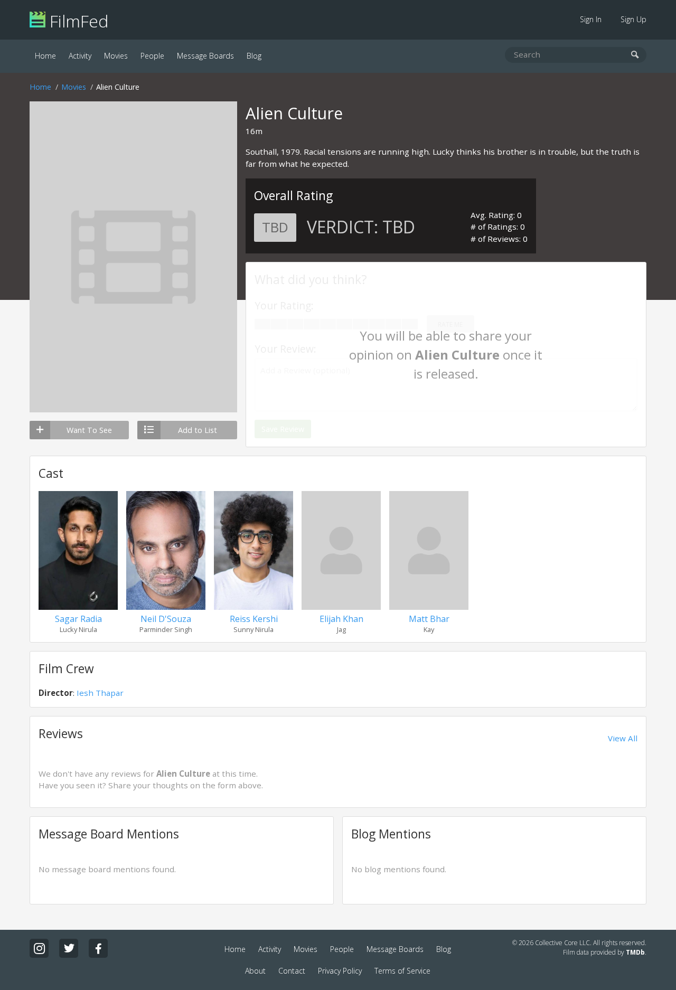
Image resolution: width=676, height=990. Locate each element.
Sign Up (633, 19)
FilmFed (76, 21)
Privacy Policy (340, 971)
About (255, 971)
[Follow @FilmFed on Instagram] (39, 948)
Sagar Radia (78, 619)
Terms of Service (402, 971)
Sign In (591, 19)
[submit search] (635, 55)
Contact (291, 971)
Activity (80, 56)
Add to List (197, 430)
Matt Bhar (429, 619)
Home (45, 56)
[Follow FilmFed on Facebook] (98, 948)
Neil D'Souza (165, 619)
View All (622, 738)
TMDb (635, 952)
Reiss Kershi (254, 619)
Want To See (89, 430)
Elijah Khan (341, 619)
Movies (116, 56)
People (152, 56)
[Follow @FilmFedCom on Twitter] (68, 948)
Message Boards (205, 56)
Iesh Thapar (100, 692)
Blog (254, 56)
